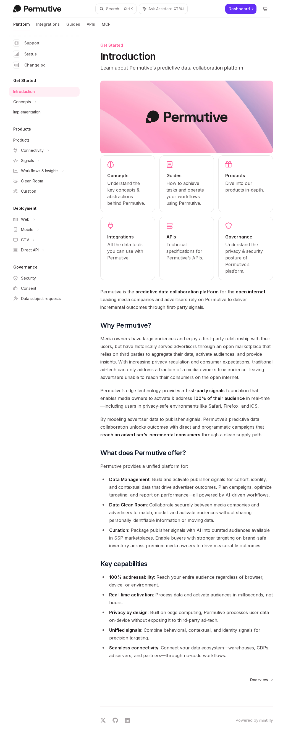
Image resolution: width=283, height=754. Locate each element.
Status (30, 54)
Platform (21, 24)
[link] (127, 183)
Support (32, 43)
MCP (106, 24)
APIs (91, 24)
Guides (73, 24)
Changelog (35, 65)
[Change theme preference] (265, 8)
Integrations (48, 24)
